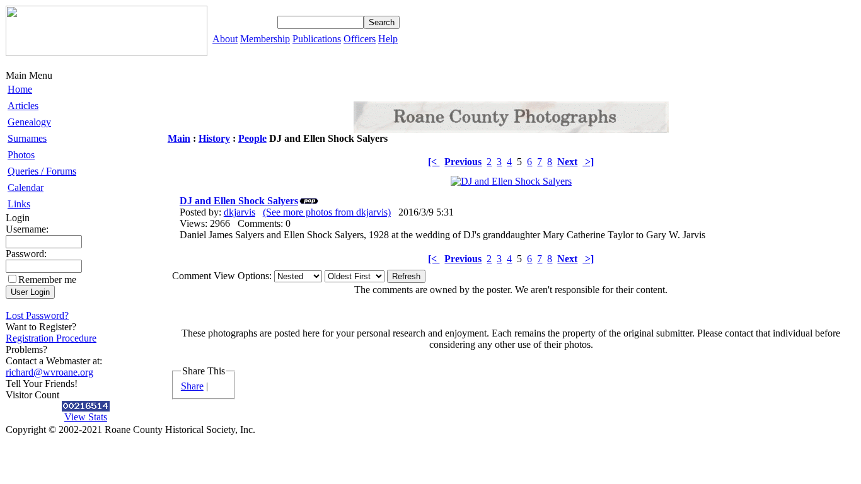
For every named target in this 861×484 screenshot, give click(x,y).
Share (192, 386)
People (252, 138)
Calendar (25, 187)
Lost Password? (37, 315)
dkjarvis (239, 212)
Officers (360, 38)
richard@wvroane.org (49, 372)
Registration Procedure (51, 338)
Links (19, 204)
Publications (316, 38)
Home (20, 89)
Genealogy (29, 122)
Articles (23, 105)
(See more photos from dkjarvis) (327, 212)
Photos (21, 154)
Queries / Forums (42, 171)
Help (388, 38)
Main (179, 138)
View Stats (85, 417)
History (214, 138)
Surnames (27, 138)
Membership (265, 38)
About (225, 38)
